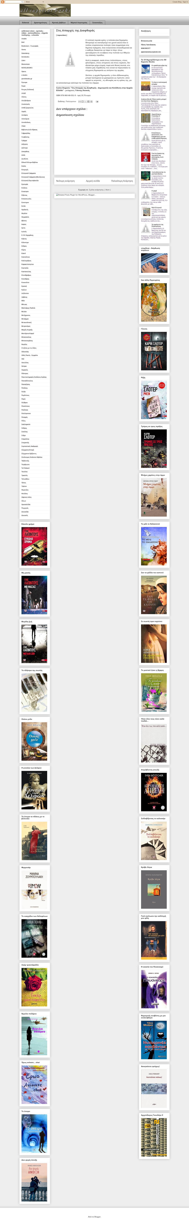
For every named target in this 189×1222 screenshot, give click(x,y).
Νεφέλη (24, 344)
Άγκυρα (24, 82)
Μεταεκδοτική (26, 322)
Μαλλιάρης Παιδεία (28, 308)
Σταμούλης (25, 439)
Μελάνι (24, 312)
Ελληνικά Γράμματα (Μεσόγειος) (33, 177)
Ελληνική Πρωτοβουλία (29, 181)
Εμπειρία (24, 184)
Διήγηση (24, 144)
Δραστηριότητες (40, 23)
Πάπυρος (24, 373)
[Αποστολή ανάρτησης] (96, 101)
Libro (23, 60)
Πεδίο (23, 392)
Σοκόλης (24, 432)
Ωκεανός (24, 515)
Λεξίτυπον (25, 293)
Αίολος (23, 97)
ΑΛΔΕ (23, 93)
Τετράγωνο (25, 464)
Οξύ (22, 359)
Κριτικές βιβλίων (59, 23)
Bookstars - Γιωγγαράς (29, 46)
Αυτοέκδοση (25, 122)
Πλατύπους (25, 406)
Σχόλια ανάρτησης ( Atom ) (100, 190)
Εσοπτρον (25, 202)
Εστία (23, 206)
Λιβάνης (24, 297)
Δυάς (23, 155)
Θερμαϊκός (25, 217)
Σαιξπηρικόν (25, 424)
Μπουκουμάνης (27, 341)
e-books (24, 75)
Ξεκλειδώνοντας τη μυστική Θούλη (158, 173)
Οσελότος (25, 363)
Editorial (25, 23)
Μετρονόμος (25, 326)
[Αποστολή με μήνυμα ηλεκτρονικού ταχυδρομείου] (79, 101)
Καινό (23, 253)
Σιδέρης (24, 428)
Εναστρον (25, 191)
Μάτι (23, 301)
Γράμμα (24, 141)
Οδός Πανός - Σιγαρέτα (29, 355)
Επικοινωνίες (26, 199)
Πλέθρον (24, 403)
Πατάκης (24, 388)
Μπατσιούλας (26, 337)
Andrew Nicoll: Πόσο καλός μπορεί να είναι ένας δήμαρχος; (153, 100)
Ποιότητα (24, 410)
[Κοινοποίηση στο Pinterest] (91, 101)
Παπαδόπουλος (27, 381)
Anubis (24, 39)
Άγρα (23, 86)
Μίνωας (24, 304)
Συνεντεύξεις (97, 23)
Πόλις (23, 421)
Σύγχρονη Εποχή (27, 450)
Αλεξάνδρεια (26, 101)
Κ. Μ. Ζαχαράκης (27, 235)
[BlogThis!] (82, 101)
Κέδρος (24, 246)
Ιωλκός (24, 232)
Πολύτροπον (71, 101)
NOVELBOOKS (26, 68)
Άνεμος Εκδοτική (27, 89)
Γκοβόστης (25, 137)
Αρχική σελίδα (93, 181)
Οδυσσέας (25, 352)
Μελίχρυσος (25, 315)
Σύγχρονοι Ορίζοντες (29, 454)
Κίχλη (23, 250)
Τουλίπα (24, 472)
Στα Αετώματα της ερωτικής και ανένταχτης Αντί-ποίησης (158, 156)
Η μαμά (154, 191)
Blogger (97, 1217)
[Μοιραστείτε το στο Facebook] (88, 101)
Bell (22, 42)
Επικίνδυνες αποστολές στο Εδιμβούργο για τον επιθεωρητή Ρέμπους (159, 135)
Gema (23, 50)
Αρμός (23, 111)
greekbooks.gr (26, 79)
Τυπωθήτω (25, 479)
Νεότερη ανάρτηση (65, 181)
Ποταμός (24, 417)
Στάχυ (23, 435)
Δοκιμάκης (25, 151)
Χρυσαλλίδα (25, 504)
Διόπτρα (24, 148)
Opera (23, 71)
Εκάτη (23, 166)
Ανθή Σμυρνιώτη (27, 108)
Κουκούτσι (25, 282)
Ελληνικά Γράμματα (28, 173)
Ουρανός (24, 370)
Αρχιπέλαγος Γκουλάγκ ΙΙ (156, 115)
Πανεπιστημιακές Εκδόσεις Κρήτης (34, 377)
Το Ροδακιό (25, 468)
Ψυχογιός (24, 508)
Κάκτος (24, 239)
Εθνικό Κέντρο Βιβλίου (29, 162)
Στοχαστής (25, 443)
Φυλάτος (24, 494)
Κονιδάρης (25, 279)
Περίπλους (25, 395)
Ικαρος (23, 224)
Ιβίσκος (24, 221)
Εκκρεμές (24, 170)
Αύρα (23, 126)
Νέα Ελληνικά (156, 208)
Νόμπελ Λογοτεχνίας (79, 23)
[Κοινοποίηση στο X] (85, 101)
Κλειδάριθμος (26, 275)
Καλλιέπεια (25, 257)
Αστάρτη (24, 115)
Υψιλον (24, 486)
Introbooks (25, 57)
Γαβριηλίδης (25, 133)
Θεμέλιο (24, 213)
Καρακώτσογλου (27, 264)
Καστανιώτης (26, 272)
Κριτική (24, 286)
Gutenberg (25, 53)
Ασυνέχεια (25, 119)
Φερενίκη (24, 490)
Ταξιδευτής (25, 461)
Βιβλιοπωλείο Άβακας (29, 130)
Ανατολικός (25, 104)
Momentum (25, 64)
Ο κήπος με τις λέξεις (28, 348)
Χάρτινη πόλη (26, 497)
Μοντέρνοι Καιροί (27, 333)
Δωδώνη (24, 159)
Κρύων (24, 290)
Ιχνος (23, 228)
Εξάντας (24, 195)
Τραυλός (24, 475)
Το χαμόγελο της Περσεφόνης (157, 225)
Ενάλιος (24, 188)
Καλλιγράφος (26, 261)
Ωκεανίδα (24, 512)
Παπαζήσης (25, 384)
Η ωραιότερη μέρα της (159, 65)
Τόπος (23, 483)
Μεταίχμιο (25, 319)
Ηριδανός (24, 210)
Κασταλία (24, 268)
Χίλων (23, 501)
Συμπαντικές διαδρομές (29, 446)
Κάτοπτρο (25, 242)
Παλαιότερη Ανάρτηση (122, 181)
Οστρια (23, 366)
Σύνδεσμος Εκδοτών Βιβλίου (31, 457)
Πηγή (23, 399)
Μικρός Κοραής (27, 330)
